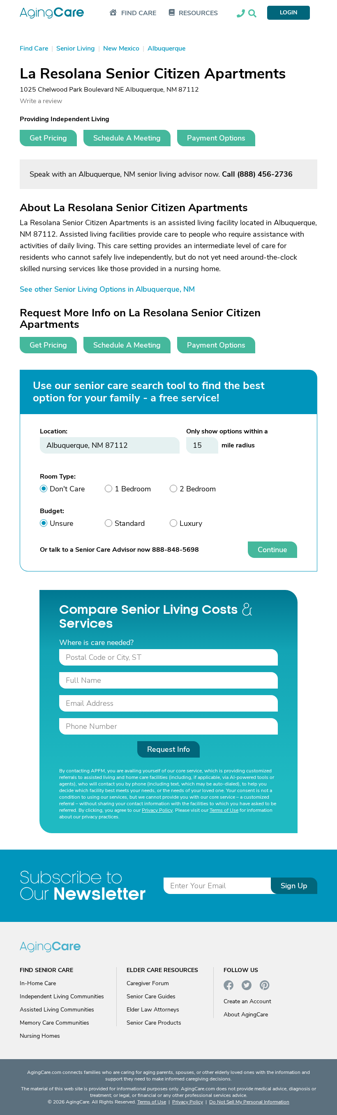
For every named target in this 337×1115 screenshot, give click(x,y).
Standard (130, 523)
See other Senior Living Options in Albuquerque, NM (107, 289)
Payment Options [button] (216, 138)
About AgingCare (246, 1014)
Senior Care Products (154, 1023)
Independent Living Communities (62, 996)
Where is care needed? (96, 642)
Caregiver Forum (148, 983)
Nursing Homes (40, 1036)
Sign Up (294, 886)
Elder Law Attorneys (153, 1010)
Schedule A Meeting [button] (127, 138)
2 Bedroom (198, 489)
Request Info (168, 749)
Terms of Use (224, 810)
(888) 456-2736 (265, 174)
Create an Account (247, 1001)
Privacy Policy (157, 810)
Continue (272, 550)
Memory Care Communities (54, 1023)
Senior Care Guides (151, 996)
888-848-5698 (175, 549)
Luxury (191, 523)
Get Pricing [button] (48, 138)
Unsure (61, 523)
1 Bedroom (133, 489)
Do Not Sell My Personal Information (249, 1102)
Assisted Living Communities (57, 1010)
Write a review (41, 101)
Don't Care (67, 489)
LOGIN (288, 12)
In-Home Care (38, 983)
